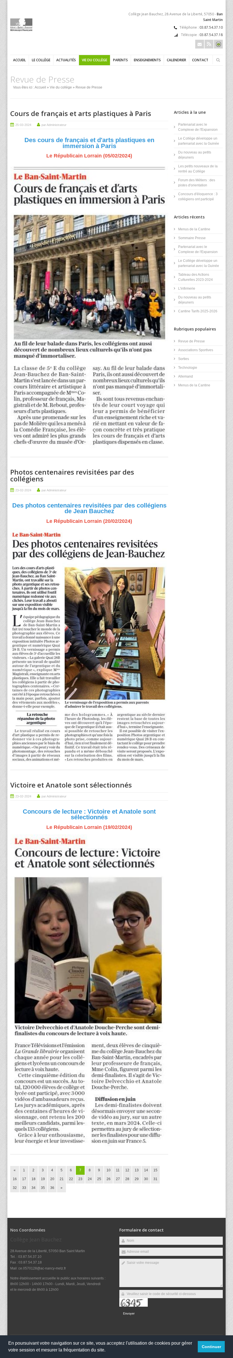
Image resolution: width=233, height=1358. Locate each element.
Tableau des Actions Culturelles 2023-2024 (195, 277)
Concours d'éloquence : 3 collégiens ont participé (198, 196)
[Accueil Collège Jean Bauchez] (21, 30)
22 (71, 1179)
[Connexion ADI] (218, 44)
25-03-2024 (23, 125)
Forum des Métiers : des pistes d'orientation (196, 182)
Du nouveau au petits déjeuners (194, 154)
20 (52, 1179)
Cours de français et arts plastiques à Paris (80, 113)
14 (146, 1170)
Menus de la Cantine (194, 229)
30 (146, 1179)
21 (62, 1179)
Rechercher (218, 60)
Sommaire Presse (192, 238)
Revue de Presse (191, 341)
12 (127, 1170)
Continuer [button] (211, 1346)
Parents (120, 60)
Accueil (19, 60)
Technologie (187, 368)
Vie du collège (94, 60)
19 (43, 1179)
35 (43, 1188)
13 (137, 1170)
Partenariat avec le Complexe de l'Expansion (198, 127)
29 (137, 1179)
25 (99, 1179)
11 (118, 1170)
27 (118, 1179)
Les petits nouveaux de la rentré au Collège (198, 168)
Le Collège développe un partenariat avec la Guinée (198, 141)
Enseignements (147, 60)
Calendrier (176, 60)
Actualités (66, 60)
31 (155, 1179)
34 (34, 1188)
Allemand (185, 376)
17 (24, 1179)
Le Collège (41, 60)
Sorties (183, 359)
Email (199, 44)
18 (34, 1179)
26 (109, 1179)
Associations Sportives (195, 350)
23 (80, 1179)
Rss (209, 44)
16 (15, 1179)
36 (52, 1188)
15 (155, 1170)
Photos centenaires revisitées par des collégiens (72, 475)
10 (109, 1170)
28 (127, 1179)
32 (15, 1188)
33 (24, 1188)
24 (90, 1179)
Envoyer (129, 1313)
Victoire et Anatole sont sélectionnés (71, 784)
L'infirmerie (186, 288)
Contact (200, 60)
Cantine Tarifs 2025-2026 (197, 311)
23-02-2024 (23, 490)
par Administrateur (53, 125)
